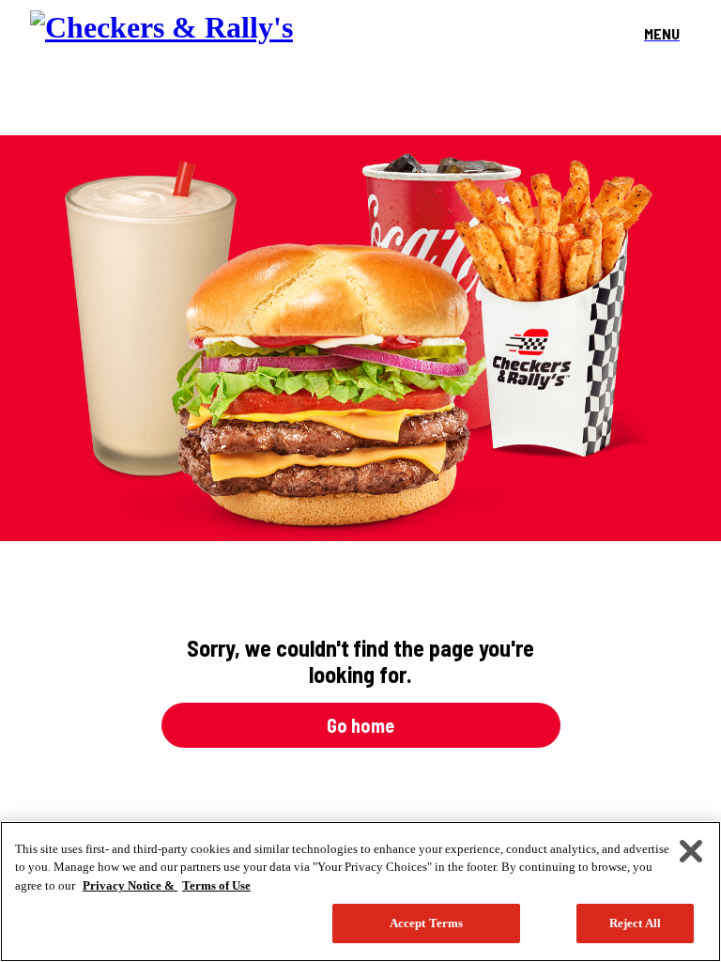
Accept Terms (427, 923)
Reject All (635, 923)
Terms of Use (216, 885)
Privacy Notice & (130, 885)
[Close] (691, 851)
